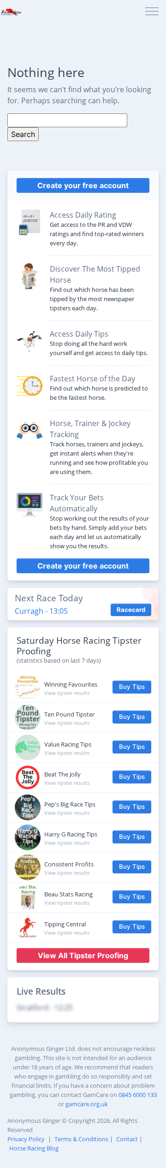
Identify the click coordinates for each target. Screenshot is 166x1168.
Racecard (131, 609)
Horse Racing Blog (34, 1148)
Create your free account (83, 185)
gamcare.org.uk (86, 1104)
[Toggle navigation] (152, 11)
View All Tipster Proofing (83, 955)
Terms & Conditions (81, 1139)
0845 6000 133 (138, 1095)
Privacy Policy (26, 1139)
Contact (127, 1139)
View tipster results (66, 692)
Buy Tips (132, 686)
